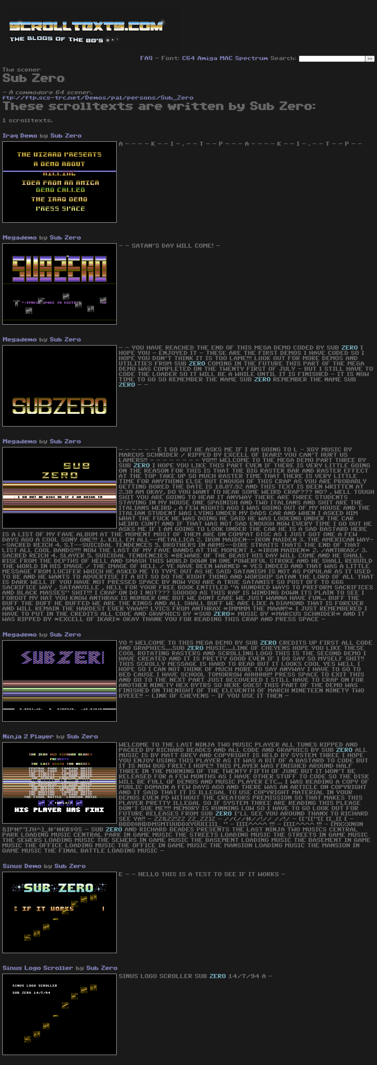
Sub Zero (66, 135)
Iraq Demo (20, 135)
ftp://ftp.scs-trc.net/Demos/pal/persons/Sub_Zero (98, 97)
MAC (226, 58)
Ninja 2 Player (28, 736)
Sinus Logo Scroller (38, 968)
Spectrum (251, 58)
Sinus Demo (22, 866)
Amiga (208, 58)
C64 (188, 58)
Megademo (20, 237)
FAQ (146, 58)
